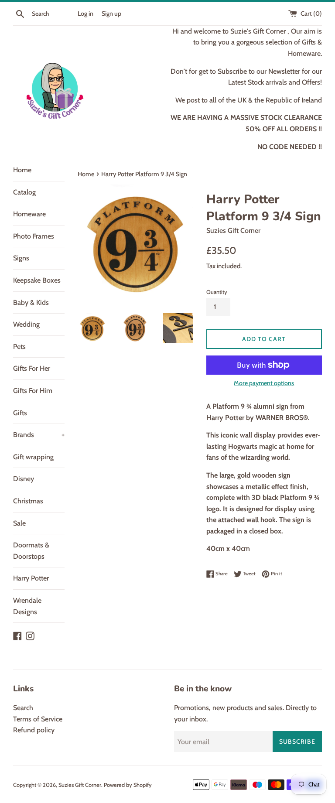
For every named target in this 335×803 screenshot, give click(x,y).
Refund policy (34, 730)
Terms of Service (37, 719)
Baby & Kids (31, 302)
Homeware (29, 214)
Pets (19, 346)
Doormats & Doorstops (31, 550)
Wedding (26, 324)
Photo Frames (33, 236)
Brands (39, 435)
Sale (19, 523)
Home (22, 170)
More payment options (264, 383)
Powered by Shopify (128, 785)
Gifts (20, 413)
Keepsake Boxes (37, 280)
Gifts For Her (31, 368)
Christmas (28, 501)
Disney (23, 479)
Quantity (216, 292)
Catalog (24, 192)
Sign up (111, 13)
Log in (85, 13)
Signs (21, 258)
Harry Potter (31, 578)
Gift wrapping (33, 457)
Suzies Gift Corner (79, 785)
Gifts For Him (32, 390)
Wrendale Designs (27, 606)
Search (23, 708)
